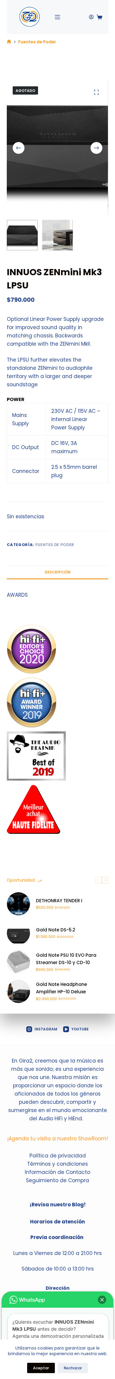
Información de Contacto (57, 1172)
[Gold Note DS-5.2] (18, 933)
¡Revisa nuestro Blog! (57, 1204)
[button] (102, 1300)
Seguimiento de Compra (57, 1180)
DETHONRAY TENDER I (59, 901)
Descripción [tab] (57, 572)
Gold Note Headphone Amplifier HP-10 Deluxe (61, 988)
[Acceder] (91, 17)
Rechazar (73, 1368)
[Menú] (57, 17)
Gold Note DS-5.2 (55, 930)
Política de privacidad (57, 1155)
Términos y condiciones (57, 1163)
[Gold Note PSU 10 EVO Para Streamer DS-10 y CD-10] (18, 962)
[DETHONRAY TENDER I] (18, 904)
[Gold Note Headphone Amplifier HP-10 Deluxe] (18, 991)
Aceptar (41, 1368)
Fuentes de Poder (54, 544)
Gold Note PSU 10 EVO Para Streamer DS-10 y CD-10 (66, 959)
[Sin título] (9, 42)
